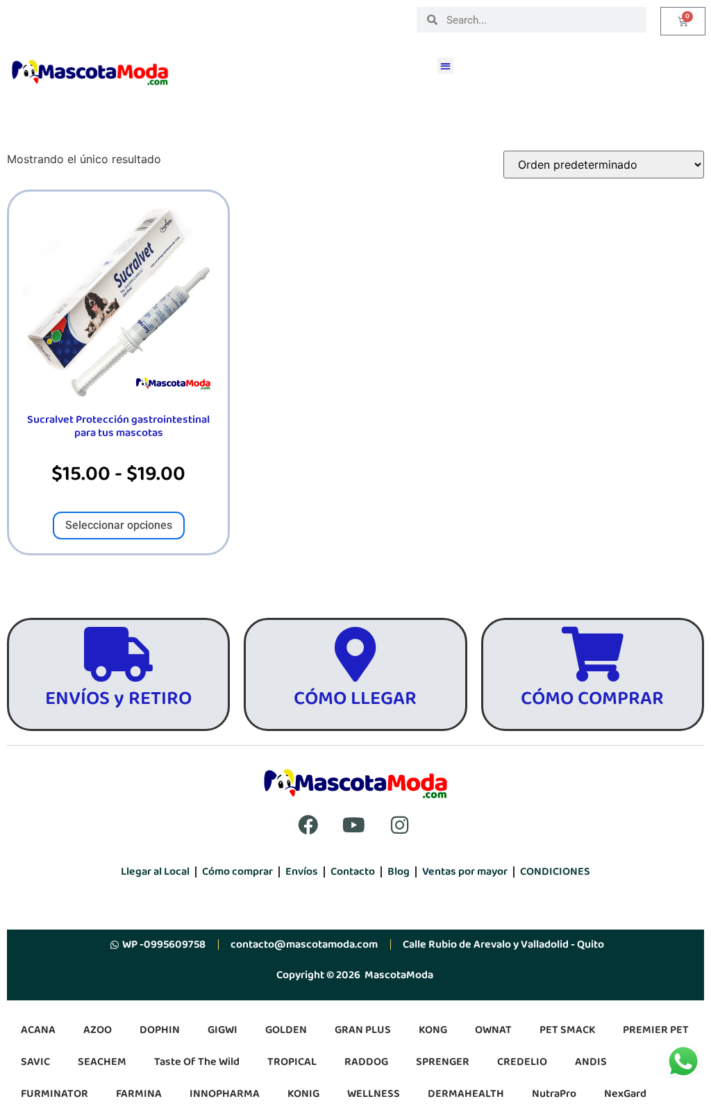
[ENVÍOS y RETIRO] (118, 654)
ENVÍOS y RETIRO (118, 698)
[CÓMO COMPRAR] (592, 654)
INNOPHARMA (225, 1093)
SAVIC (35, 1061)
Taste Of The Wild (197, 1061)
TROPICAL (292, 1061)
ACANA (38, 1030)
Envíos (301, 871)
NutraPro (554, 1093)
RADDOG (366, 1061)
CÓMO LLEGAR (355, 698)
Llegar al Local (155, 871)
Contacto (353, 871)
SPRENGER (442, 1061)
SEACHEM (102, 1061)
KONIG (303, 1093)
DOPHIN (160, 1030)
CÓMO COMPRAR (592, 698)
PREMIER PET (656, 1030)
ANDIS (591, 1061)
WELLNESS (373, 1093)
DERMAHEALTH (466, 1093)
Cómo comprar (237, 871)
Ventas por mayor (465, 871)
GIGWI (222, 1030)
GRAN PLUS (363, 1030)
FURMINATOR (54, 1093)
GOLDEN (286, 1030)
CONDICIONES (555, 871)
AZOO (97, 1030)
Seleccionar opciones (118, 525)
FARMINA (139, 1093)
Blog (398, 871)
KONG (433, 1030)
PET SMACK (567, 1030)
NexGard (625, 1093)
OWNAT (493, 1030)
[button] (445, 66)
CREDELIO (522, 1061)
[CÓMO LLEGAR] (355, 654)
